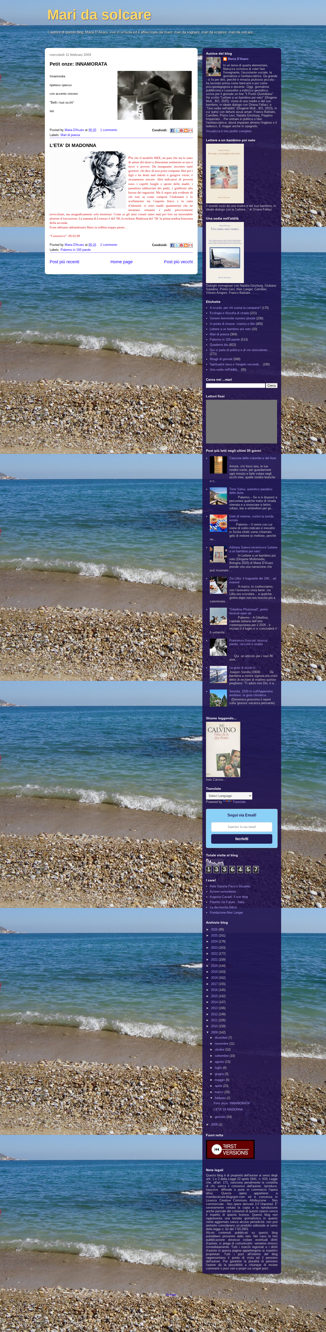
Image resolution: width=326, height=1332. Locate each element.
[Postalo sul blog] (186, 130)
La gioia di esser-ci (242, 667)
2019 (215, 972)
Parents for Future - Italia (227, 902)
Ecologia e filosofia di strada (229, 313)
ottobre (220, 1049)
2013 (215, 1008)
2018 (215, 977)
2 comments (108, 245)
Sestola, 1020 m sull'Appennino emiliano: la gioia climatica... (251, 693)
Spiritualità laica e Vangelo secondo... (236, 364)
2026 (215, 929)
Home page (121, 261)
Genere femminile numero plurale (232, 318)
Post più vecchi (178, 261)
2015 (215, 996)
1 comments (108, 130)
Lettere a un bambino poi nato (230, 329)
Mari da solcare (99, 15)
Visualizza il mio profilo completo (229, 131)
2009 (215, 1032)
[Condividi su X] (176, 130)
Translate (239, 802)
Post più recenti (64, 261)
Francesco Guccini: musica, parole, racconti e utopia (248, 642)
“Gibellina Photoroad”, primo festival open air (248, 611)
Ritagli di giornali (221, 359)
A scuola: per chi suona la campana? (235, 308)
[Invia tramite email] (190, 130)
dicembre (221, 1037)
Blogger (171, 1294)
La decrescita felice (223, 907)
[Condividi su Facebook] (172, 130)
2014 (215, 1002)
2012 (215, 1014)
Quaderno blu (219, 345)
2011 (215, 1020)
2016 (215, 990)
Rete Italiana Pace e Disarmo (230, 886)
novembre (222, 1043)
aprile (219, 1086)
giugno (220, 1074)
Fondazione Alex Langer (226, 912)
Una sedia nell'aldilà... (225, 369)
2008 (215, 1124)
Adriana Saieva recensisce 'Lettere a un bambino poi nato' (253, 549)
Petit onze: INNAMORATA (78, 64)
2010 (215, 1026)
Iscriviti (241, 839)
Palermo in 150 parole (76, 250)
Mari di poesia (70, 135)
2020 (215, 966)
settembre (222, 1056)
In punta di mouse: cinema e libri (232, 324)
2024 (215, 941)
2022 (215, 953)
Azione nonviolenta (223, 891)
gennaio (220, 1117)
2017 (215, 984)
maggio (220, 1080)
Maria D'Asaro (75, 130)
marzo (219, 1092)
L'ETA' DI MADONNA (73, 145)
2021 (215, 959)
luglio (219, 1067)
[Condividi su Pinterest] (181, 130)
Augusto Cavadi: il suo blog (229, 897)
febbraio (221, 1098)
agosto (220, 1061)
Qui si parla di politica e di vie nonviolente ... (240, 350)
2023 (215, 947)
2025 (215, 935)
